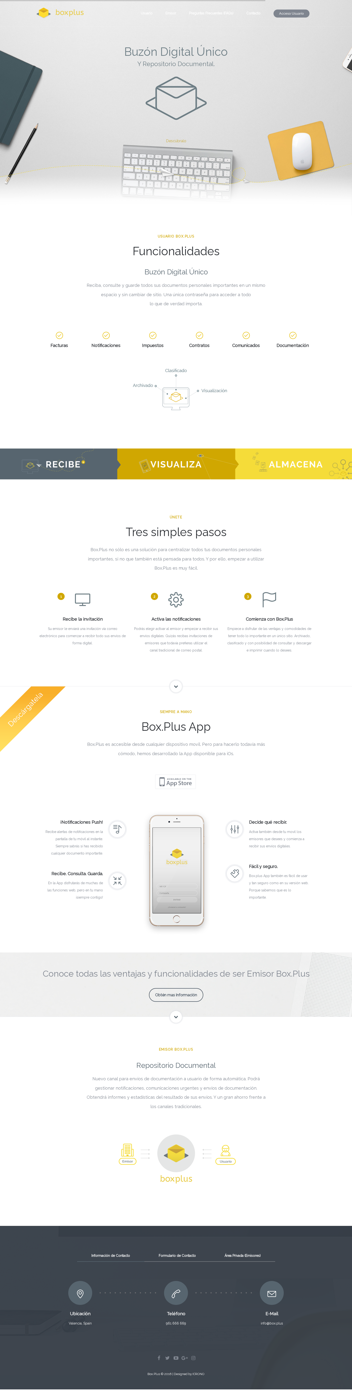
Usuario (147, 13)
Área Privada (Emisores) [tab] (243, 1255)
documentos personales (187, 285)
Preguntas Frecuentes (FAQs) (211, 13)
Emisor (170, 13)
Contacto (253, 13)
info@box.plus (272, 1323)
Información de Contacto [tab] (110, 1255)
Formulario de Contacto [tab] (177, 1255)
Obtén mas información (176, 995)
